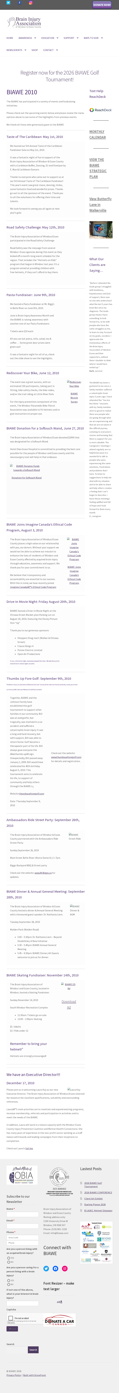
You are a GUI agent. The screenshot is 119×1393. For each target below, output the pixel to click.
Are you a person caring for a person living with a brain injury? (23, 1271)
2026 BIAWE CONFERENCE (98, 1192)
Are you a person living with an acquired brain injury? (22, 1250)
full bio (29, 1148)
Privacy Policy (14, 1375)
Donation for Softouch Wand (27, 477)
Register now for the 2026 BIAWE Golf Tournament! (59, 76)
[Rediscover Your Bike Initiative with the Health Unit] (74, 384)
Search (10, 1344)
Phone (10, 1232)
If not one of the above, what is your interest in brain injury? (22, 1293)
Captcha (11, 1309)
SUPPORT (69, 37)
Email (10, 1220)
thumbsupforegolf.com (31, 793)
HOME (10, 37)
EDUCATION (47, 37)
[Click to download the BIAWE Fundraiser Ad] (69, 986)
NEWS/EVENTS (14, 50)
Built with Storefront (34, 1375)
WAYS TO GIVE (91, 37)
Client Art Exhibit (93, 1198)
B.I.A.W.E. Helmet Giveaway (98, 1210)
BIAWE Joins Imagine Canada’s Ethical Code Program (74, 575)
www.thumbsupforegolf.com (66, 757)
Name (10, 1208)
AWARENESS (25, 37)
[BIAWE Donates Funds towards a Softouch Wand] (26, 468)
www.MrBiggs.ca (43, 872)
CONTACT (48, 50)
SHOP (35, 50)
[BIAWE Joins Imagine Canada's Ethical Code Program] (74, 549)
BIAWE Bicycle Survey (74, 397)
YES (12, 1257)
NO (12, 1262)
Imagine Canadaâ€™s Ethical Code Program (33, 587)
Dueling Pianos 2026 (95, 1204)
